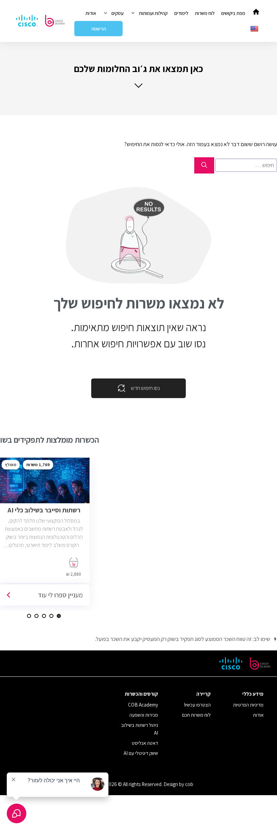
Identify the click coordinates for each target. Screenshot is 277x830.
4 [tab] (36, 616)
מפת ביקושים (233, 13)
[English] (255, 29)
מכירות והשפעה (143, 715)
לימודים (181, 13)
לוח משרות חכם (196, 715)
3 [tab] (44, 616)
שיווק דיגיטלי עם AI (141, 753)
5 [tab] (29, 616)
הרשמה (98, 28)
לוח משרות (205, 13)
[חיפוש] (204, 165)
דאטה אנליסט (145, 743)
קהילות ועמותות (153, 13)
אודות (90, 13)
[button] (138, 75)
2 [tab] (51, 616)
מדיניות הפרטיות (248, 704)
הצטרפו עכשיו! (197, 704)
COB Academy (143, 704)
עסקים (117, 13)
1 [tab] (59, 616)
